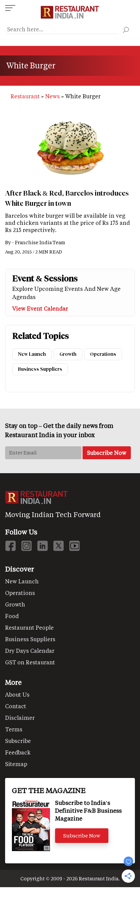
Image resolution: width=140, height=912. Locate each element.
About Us (17, 694)
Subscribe (18, 740)
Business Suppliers (40, 369)
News (52, 96)
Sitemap (16, 763)
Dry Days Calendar (29, 650)
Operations (103, 354)
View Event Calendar (40, 308)
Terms (13, 729)
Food (12, 615)
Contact (15, 706)
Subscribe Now (81, 835)
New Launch (32, 354)
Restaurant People (29, 627)
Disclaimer (20, 717)
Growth (67, 354)
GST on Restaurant (30, 662)
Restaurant (25, 96)
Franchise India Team (40, 242)
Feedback (18, 752)
